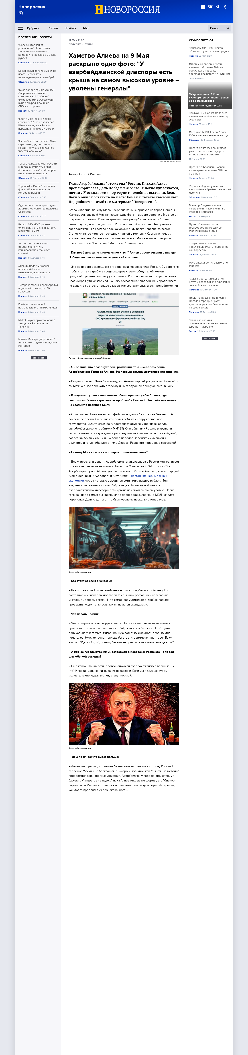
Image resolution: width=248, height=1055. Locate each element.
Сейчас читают (201, 40)
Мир (86, 28)
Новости (22, 111)
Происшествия (196, 106)
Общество (23, 63)
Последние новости (35, 37)
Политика (23, 133)
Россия (53, 28)
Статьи (89, 44)
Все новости (38, 358)
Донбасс (70, 28)
